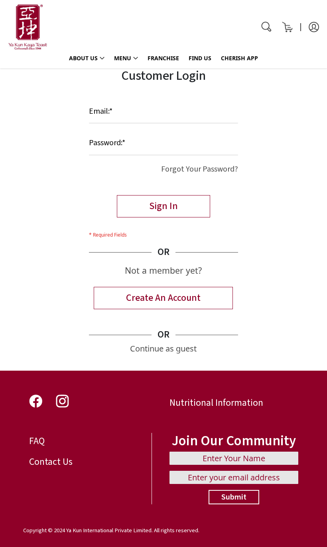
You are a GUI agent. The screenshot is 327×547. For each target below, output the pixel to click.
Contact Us (51, 462)
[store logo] (28, 27)
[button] (314, 26)
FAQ (37, 441)
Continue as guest (163, 348)
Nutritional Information (216, 403)
